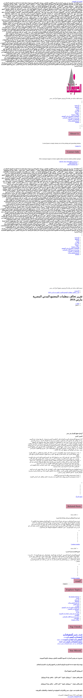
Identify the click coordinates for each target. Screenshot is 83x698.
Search (65, 584)
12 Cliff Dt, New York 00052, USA (68, 161)
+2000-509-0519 (73, 163)
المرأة (65, 637)
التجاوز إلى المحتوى (77, 1)
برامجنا (77, 113)
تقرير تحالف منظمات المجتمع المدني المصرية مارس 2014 (63, 292)
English (77, 122)
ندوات (58, 643)
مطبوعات (76, 618)
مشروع (62, 643)
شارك (77, 612)
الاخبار (77, 108)
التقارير (77, 110)
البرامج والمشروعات (73, 120)
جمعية (58, 639)
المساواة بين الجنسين (73, 119)
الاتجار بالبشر (77, 635)
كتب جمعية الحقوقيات (69, 643)
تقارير (61, 639)
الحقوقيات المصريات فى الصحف (70, 116)
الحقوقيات (68, 634)
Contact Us (78, 146)
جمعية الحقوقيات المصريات (72, 642)
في (75, 643)
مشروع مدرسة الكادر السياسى (70, 117)
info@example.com (73, 164)
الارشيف (77, 111)
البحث (78, 581)
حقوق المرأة (79, 496)
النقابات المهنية (68, 639)
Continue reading (75, 544)
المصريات (78, 639)
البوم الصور (76, 604)
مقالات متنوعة (75, 114)
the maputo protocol (74, 596)
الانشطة (77, 107)
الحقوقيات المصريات (74, 637)
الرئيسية (77, 105)
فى (77, 643)
